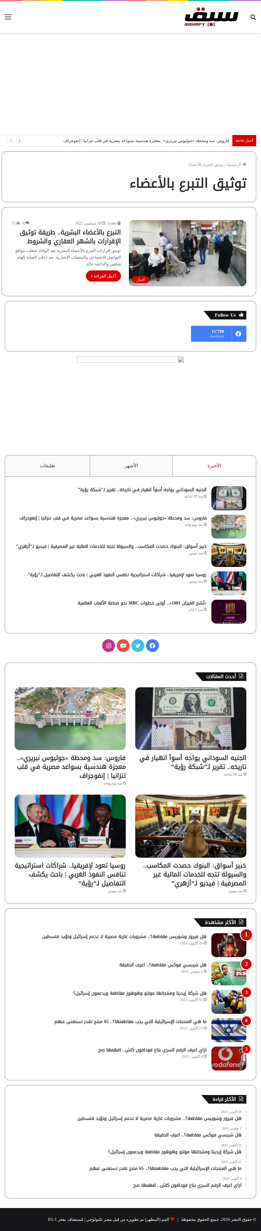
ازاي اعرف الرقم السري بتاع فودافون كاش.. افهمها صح (152, 1050)
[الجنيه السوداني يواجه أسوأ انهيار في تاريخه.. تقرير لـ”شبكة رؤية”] (228, 498)
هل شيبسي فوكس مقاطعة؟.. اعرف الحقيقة (163, 965)
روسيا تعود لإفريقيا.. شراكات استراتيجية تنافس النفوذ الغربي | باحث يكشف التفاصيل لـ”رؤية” (117, 574)
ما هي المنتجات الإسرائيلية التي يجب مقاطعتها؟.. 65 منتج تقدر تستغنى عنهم (130, 1021)
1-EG (52, 1219)
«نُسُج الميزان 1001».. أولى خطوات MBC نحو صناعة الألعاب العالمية (142, 603)
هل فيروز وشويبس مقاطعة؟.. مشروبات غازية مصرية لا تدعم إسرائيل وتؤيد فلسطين (124, 936)
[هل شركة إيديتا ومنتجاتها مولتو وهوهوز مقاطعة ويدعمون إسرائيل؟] (228, 1002)
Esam (112, 223)
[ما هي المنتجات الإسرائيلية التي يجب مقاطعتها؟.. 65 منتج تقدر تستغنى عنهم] (228, 1030)
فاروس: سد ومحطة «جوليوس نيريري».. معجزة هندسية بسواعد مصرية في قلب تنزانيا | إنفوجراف (146, 140)
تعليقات (47, 465)
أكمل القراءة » (103, 276)
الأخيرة (214, 465)
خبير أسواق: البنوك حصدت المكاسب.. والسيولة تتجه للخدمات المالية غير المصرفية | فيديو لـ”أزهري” (111, 546)
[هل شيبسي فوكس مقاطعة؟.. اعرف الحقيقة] (228, 973)
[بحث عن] (253, 19)
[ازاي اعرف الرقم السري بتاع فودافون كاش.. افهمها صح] (228, 1058)
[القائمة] (8, 19)
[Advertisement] (130, 83)
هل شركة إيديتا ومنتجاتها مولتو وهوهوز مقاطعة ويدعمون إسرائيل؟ (140, 993)
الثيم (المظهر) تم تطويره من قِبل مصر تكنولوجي (127, 1219)
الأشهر (131, 465)
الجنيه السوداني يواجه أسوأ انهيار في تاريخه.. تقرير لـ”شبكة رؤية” (142, 489)
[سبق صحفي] (210, 16)
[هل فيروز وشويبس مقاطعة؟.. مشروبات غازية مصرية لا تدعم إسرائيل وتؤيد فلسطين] (228, 945)
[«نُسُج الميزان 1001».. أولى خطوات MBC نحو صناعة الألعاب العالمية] (228, 612)
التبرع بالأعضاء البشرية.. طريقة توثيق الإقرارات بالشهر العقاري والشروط (70, 236)
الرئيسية (235, 164)
